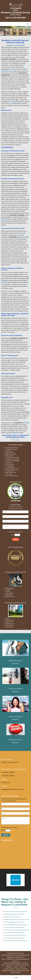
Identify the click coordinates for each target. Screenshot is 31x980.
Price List (18, 969)
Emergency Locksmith (15, 740)
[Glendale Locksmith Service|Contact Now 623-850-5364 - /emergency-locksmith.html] (15, 729)
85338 (13, 440)
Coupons (15, 967)
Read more (15, 663)
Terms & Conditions (9, 969)
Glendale (21, 237)
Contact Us (22, 967)
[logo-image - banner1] (15, 31)
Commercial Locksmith (15, 689)
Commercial (17, 965)
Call (16, 977)
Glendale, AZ (11, 45)
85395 (18, 440)
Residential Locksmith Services (15, 572)
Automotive (25, 965)
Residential (10, 965)
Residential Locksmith (15, 661)
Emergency (9, 967)
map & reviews (20, 957)
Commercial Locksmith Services (15, 603)
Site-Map (24, 969)
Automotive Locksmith (15, 717)
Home (3, 965)
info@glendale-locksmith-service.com (12, 789)
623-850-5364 (19, 17)
